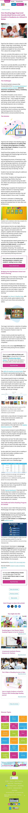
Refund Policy (21, 785)
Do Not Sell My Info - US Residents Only (14, 792)
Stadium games (8, 520)
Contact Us (9, 788)
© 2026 (7, 781)
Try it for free (14, 365)
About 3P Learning (19, 781)
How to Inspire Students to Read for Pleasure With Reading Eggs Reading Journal (12, 693)
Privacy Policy (17, 783)
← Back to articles (5, 9)
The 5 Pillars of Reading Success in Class (13, 672)
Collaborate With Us (17, 788)
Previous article (14, 593)
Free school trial (14, 265)
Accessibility (14, 790)
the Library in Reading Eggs (15, 296)
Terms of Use (10, 783)
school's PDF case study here (17, 562)
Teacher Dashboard (10, 490)
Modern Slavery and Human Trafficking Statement (12, 795)
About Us (12, 781)
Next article (14, 598)
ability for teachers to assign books (13, 371)
